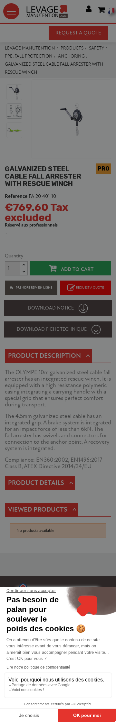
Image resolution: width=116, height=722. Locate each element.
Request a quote (78, 33)
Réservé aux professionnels (31, 225)
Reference (16, 196)
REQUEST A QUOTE (90, 288)
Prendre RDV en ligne (34, 288)
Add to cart (76, 269)
